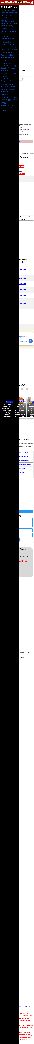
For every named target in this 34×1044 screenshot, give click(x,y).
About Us (26, 1006)
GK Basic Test (23, 452)
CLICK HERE (22, 269)
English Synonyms (25, 464)
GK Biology (22, 472)
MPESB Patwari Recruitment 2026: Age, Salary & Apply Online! (9, 97)
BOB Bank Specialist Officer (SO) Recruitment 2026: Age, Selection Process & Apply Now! (9, 65)
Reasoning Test (24, 460)
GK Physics (22, 468)
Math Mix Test (23, 456)
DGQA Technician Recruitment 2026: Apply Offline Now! (7, 55)
